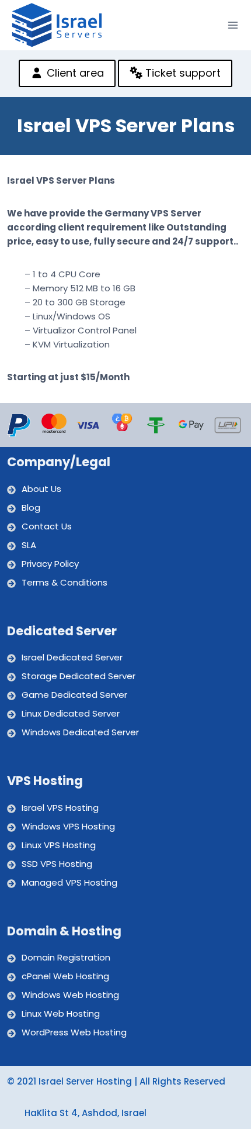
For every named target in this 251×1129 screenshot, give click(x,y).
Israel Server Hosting (85, 1081)
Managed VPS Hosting (69, 882)
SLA (29, 545)
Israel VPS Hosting (60, 807)
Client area (74, 73)
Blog (31, 507)
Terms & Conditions (64, 582)
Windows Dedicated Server (80, 732)
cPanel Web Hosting (65, 976)
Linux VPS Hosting (59, 845)
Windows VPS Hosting (68, 826)
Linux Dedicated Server (71, 713)
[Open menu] (233, 25)
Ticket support (181, 73)
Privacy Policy (50, 563)
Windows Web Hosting (70, 995)
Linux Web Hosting (61, 1013)
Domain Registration (66, 957)
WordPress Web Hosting (74, 1032)
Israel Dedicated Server (72, 657)
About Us (41, 489)
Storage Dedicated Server (78, 676)
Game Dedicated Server (74, 695)
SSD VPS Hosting (57, 864)
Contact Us (47, 526)
